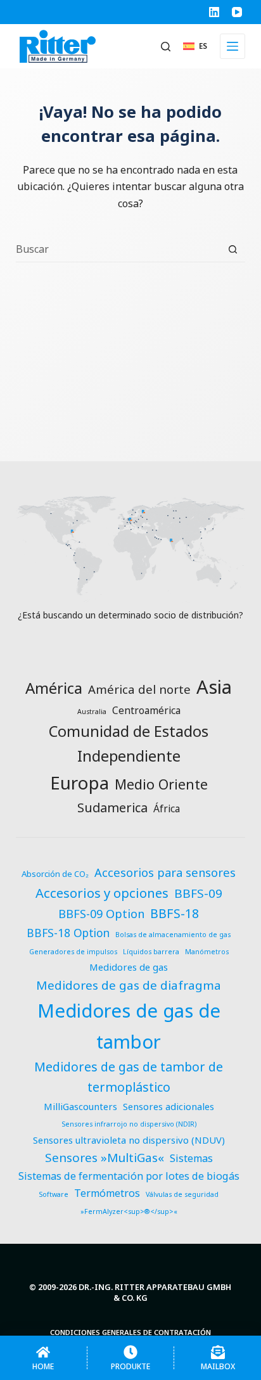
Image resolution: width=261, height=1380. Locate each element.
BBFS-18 (174, 913)
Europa (79, 782)
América (53, 687)
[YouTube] (237, 12)
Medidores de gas (128, 967)
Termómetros (107, 1193)
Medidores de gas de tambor (128, 1026)
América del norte (139, 689)
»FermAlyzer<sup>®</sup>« (128, 1211)
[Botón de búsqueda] (232, 249)
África (166, 808)
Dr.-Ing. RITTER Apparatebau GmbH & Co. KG (155, 1292)
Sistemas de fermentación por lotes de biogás (128, 1176)
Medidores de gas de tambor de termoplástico (128, 1077)
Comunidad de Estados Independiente (128, 743)
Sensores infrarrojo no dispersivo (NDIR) (128, 1124)
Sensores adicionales (168, 1106)
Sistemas (191, 1158)
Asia (214, 687)
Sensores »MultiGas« (104, 1157)
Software (53, 1194)
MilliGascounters (80, 1106)
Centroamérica (146, 710)
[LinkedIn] (214, 12)
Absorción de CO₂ (55, 873)
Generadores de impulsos (73, 951)
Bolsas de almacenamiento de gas (173, 934)
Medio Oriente (161, 784)
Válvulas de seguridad (182, 1194)
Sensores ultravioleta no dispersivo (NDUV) (129, 1140)
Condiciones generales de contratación (130, 1332)
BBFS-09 (198, 893)
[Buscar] (165, 46)
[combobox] (118, 249)
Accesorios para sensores (165, 872)
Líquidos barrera (151, 951)
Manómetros (207, 951)
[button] (195, 46)
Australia (91, 711)
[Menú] (232, 46)
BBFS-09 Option (101, 913)
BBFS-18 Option (68, 933)
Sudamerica (112, 807)
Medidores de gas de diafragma (128, 985)
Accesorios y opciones (102, 893)
